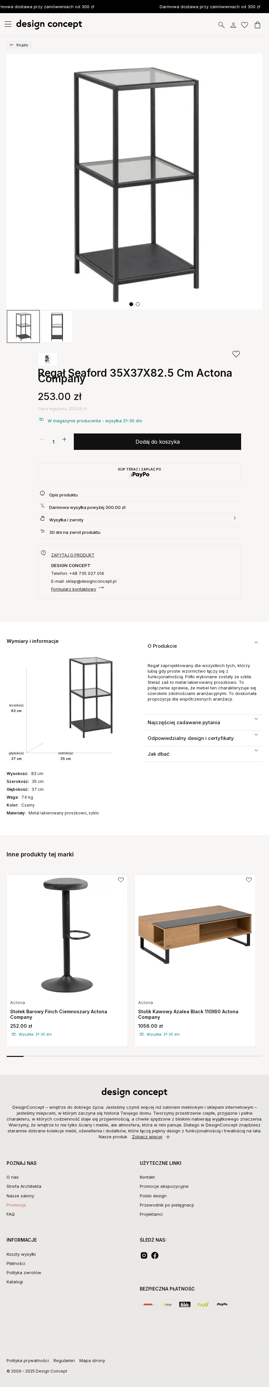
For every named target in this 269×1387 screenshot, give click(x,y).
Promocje (16, 1205)
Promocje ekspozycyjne (164, 1186)
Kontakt (147, 1177)
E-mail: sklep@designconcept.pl (83, 581)
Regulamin (64, 1360)
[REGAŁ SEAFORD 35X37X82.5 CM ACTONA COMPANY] (134, 182)
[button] (131, 304)
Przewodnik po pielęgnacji (167, 1205)
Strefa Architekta (24, 1186)
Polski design (153, 1195)
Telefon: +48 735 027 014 (77, 573)
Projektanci (151, 1214)
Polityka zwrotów (24, 1272)
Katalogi (15, 1281)
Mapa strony (92, 1360)
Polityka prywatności (28, 1360)
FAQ (11, 1214)
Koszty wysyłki (21, 1254)
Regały (22, 45)
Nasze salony (20, 1195)
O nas (13, 1177)
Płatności (16, 1263)
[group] (67, 960)
